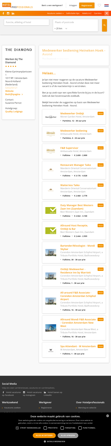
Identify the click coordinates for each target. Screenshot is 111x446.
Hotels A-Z (86, 13)
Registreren (86, 5)
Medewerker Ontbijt (72, 113)
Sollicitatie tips (72, 13)
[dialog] (55, 429)
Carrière (98, 13)
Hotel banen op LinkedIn (53, 393)
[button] (99, 5)
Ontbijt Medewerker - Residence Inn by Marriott (75, 270)
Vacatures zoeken (12, 407)
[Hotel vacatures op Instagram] (8, 13)
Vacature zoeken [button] (54, 13)
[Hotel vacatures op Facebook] (3, 13)
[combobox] (60, 28)
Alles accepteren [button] (44, 435)
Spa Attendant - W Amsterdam (78, 346)
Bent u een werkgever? (52, 5)
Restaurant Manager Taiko (75, 165)
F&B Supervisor (69, 148)
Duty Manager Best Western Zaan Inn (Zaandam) (76, 206)
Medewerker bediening (73, 130)
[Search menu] (104, 25)
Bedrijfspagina (13, 94)
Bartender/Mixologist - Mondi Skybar (77, 247)
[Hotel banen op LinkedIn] (13, 13)
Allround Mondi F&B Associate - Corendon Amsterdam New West (78, 323)
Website (9, 91)
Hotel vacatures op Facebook (11, 393)
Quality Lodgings (14, 111)
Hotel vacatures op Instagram (32, 393)
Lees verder (88, 423)
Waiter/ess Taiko (70, 185)
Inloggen (73, 5)
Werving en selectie (87, 407)
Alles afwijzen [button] (68, 435)
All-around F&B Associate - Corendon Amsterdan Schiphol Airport (78, 296)
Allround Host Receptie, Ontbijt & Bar (74, 227)
